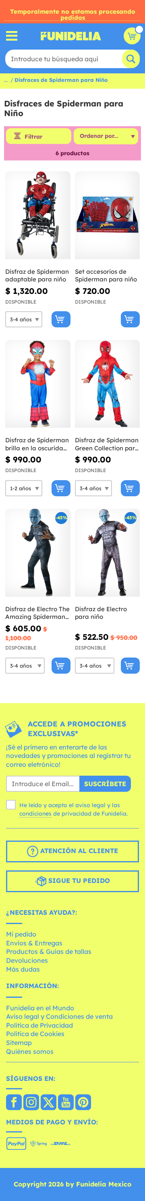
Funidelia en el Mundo (40, 1008)
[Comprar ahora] (61, 319)
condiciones (35, 813)
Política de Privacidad (39, 1025)
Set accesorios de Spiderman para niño (106, 275)
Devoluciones (27, 960)
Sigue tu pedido (78, 880)
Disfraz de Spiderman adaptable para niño (37, 275)
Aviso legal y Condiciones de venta (59, 1016)
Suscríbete (105, 784)
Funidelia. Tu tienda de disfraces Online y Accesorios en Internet (71, 35)
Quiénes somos (30, 1051)
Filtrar (33, 136)
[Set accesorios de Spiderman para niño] (107, 215)
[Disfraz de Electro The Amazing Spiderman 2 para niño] (37, 553)
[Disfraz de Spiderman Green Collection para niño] (107, 384)
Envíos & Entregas (34, 943)
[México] (14, 1103)
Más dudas (23, 969)
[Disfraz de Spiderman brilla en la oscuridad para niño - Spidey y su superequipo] (37, 384)
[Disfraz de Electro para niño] (107, 553)
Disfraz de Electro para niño (101, 613)
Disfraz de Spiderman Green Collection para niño (107, 444)
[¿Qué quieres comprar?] (12, 36)
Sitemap (19, 1043)
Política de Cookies (35, 1034)
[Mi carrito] (132, 35)
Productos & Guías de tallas (48, 951)
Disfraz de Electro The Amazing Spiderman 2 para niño (37, 613)
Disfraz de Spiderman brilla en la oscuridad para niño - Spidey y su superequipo (37, 444)
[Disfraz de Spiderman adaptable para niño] (37, 215)
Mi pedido (21, 934)
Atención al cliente (78, 851)
